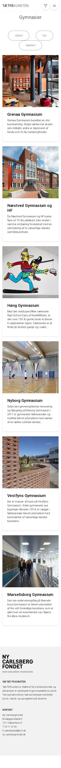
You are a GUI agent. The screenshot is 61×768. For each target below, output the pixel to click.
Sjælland (30, 45)
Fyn (44, 35)
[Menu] (54, 6)
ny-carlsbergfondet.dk (14, 734)
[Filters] (45, 6)
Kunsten (15, 6)
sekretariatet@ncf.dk (15, 730)
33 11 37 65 (10, 726)
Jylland (19, 35)
